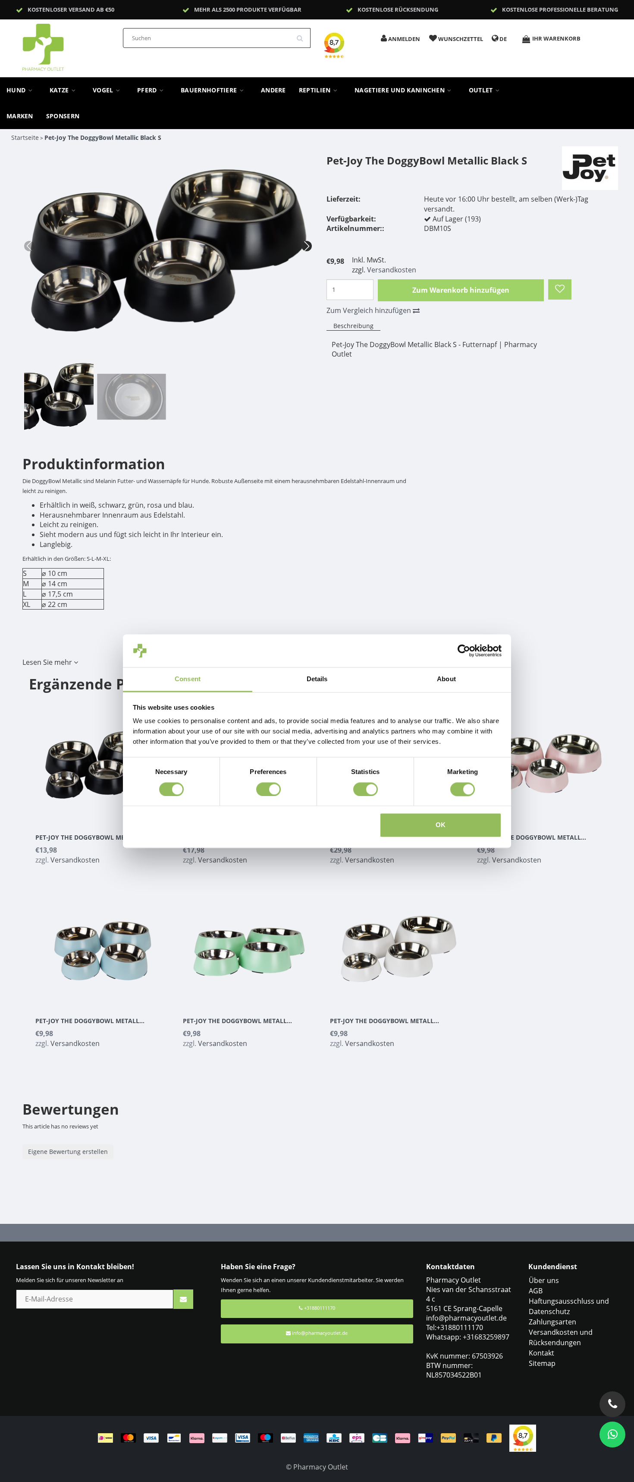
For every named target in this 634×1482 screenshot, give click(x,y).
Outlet (482, 90)
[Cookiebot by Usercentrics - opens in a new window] (464, 650)
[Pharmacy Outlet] (65, 44)
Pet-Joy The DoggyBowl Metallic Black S (102, 137)
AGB (536, 1291)
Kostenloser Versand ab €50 (71, 9)
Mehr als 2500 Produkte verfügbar (247, 9)
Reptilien (316, 90)
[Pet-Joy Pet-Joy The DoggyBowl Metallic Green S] (249, 943)
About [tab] (446, 679)
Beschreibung (353, 326)
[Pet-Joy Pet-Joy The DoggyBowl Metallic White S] (397, 943)
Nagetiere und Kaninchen (400, 90)
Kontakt (541, 1353)
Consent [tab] (188, 679)
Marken (19, 116)
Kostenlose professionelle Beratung (560, 9)
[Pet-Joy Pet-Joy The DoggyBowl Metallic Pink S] (544, 760)
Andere (273, 90)
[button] (306, 246)
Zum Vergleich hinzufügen (369, 310)
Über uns (544, 1280)
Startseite (25, 137)
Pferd (148, 90)
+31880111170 (319, 1308)
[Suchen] (302, 35)
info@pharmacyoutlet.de (320, 1333)
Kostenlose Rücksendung (398, 9)
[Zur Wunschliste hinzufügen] (559, 289)
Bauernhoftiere (210, 90)
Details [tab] (317, 679)
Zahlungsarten (552, 1322)
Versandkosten (391, 270)
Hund (17, 90)
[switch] (268, 789)
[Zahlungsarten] (303, 1437)
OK (441, 825)
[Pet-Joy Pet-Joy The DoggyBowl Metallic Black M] (102, 760)
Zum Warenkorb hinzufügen (460, 290)
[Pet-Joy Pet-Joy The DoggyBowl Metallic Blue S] (102, 943)
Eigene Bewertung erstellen (68, 1151)
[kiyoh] (522, 1437)
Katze (60, 90)
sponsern (62, 116)
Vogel (104, 90)
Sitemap (542, 1363)
